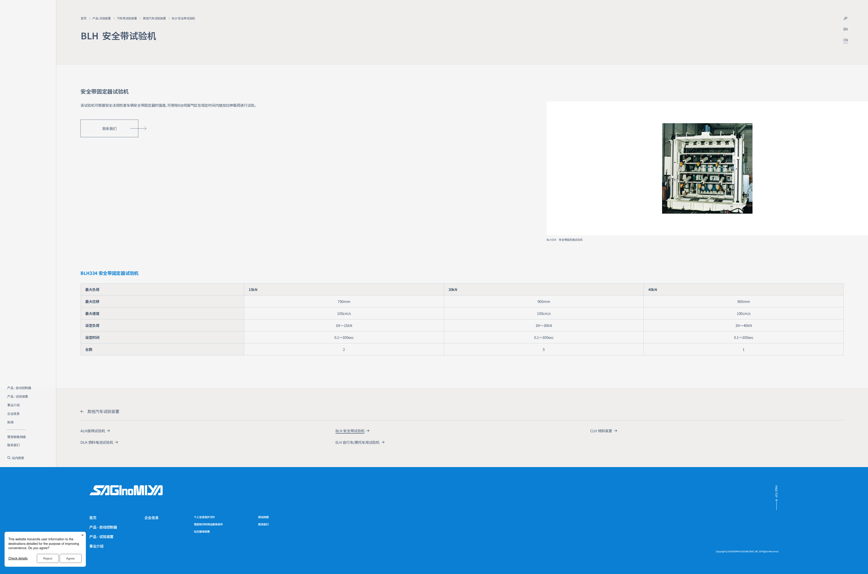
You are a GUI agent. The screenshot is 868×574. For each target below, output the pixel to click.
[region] (28, 427)
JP (845, 18)
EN (845, 29)
